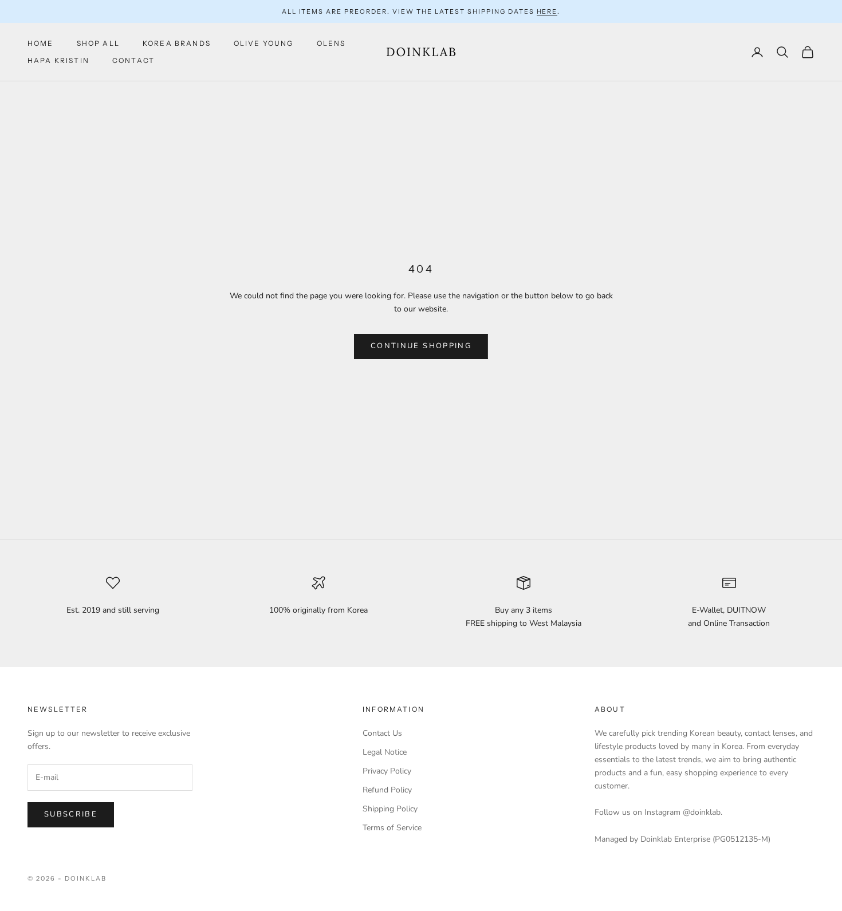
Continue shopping (421, 346)
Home (40, 43)
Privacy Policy (387, 771)
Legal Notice (385, 752)
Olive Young (264, 43)
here (547, 11)
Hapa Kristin (58, 60)
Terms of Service (392, 827)
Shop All (98, 43)
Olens (331, 43)
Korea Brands (177, 43)
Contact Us (382, 733)
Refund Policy (387, 789)
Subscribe (70, 814)
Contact (133, 60)
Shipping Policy (390, 808)
